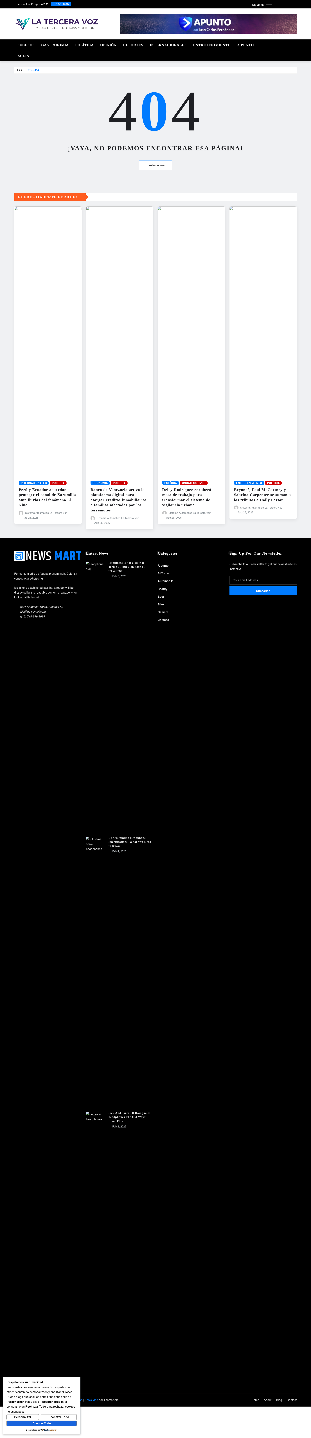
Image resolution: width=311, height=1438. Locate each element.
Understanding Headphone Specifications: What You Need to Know (130, 841)
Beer (161, 596)
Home (255, 1400)
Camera (163, 612)
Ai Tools (163, 573)
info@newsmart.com (33, 611)
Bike (161, 604)
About (267, 1400)
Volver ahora (156, 165)
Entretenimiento (212, 45)
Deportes (133, 45)
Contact (292, 1400)
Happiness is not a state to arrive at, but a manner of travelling (127, 566)
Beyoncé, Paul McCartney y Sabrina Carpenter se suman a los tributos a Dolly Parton (262, 494)
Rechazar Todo (58, 1417)
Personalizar (22, 1417)
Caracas (163, 620)
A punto (245, 45)
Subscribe (263, 591)
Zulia (23, 56)
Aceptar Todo (41, 1423)
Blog (279, 1400)
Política (84, 45)
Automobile (165, 581)
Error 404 (33, 70)
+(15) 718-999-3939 (32, 616)
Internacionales (168, 45)
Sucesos (26, 45)
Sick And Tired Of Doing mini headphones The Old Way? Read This (129, 1117)
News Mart (91, 1400)
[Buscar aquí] (296, 44)
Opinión (108, 45)
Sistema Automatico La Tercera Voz (46, 512)
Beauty (162, 589)
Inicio (20, 70)
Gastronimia (55, 45)
